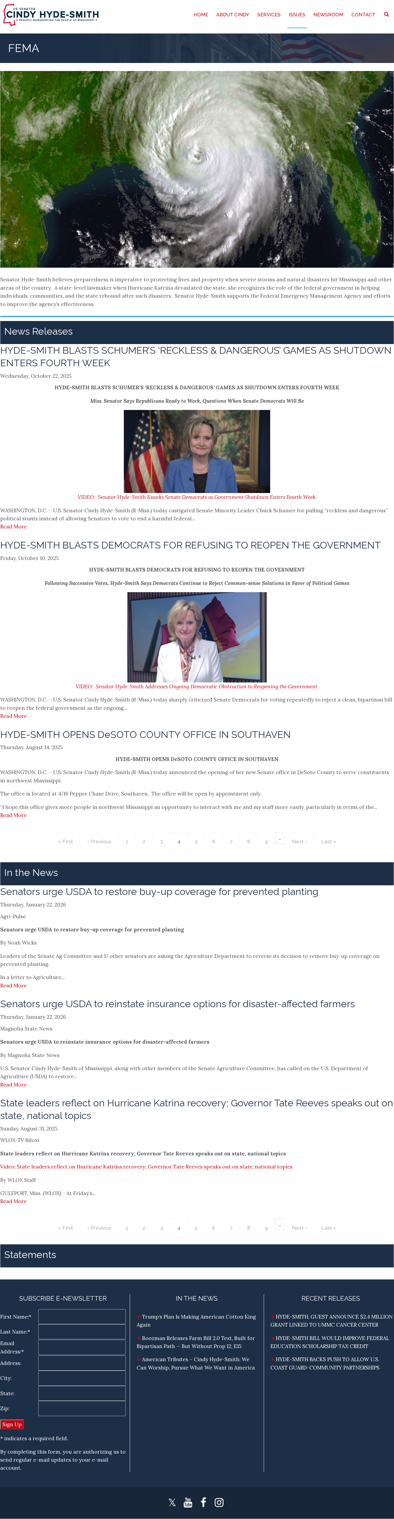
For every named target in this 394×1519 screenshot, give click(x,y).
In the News (31, 872)
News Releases (38, 331)
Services (269, 14)
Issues (297, 14)
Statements (30, 1254)
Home (201, 14)
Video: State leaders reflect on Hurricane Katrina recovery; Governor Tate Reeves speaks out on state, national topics (146, 1166)
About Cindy (232, 14)
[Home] (51, 14)
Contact (363, 14)
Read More (13, 526)
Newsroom (328, 14)
